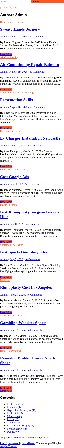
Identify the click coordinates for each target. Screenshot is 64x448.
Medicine (5, 280)
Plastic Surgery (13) (17, 404)
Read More (6, 54)
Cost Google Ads (14, 177)
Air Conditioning (9, 57)
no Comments (37, 36)
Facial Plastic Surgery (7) (20, 425)
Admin (4, 36)
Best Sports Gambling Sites (24, 252)
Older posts (6, 390)
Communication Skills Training (17, 92)
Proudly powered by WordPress (17, 443)
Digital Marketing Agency (14, 169)
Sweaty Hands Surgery (20, 29)
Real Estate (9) (15, 413)
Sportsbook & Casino (11, 244)
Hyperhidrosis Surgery (12, 22)
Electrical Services (10, 131)
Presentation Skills (16, 100)
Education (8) (14, 416)
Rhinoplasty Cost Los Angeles (26, 287)
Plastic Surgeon (8, 204)
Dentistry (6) (13, 431)
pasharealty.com (8, 7)
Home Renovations (10, 350)
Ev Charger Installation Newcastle (30, 138)
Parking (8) (13, 419)
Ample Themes (8, 446)
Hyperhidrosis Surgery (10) (21, 410)
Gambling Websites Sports (23, 322)
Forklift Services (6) (17, 428)
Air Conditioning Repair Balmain (29, 64)
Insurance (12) (14, 407)
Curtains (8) (13, 422)
